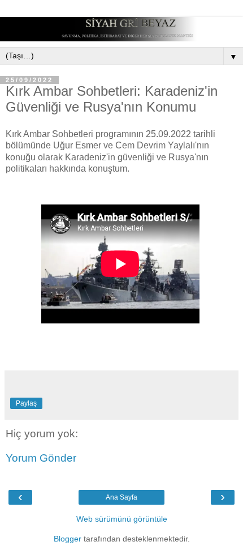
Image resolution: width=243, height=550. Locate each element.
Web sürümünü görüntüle (121, 518)
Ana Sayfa (121, 497)
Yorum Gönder (41, 458)
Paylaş (26, 403)
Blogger (67, 538)
